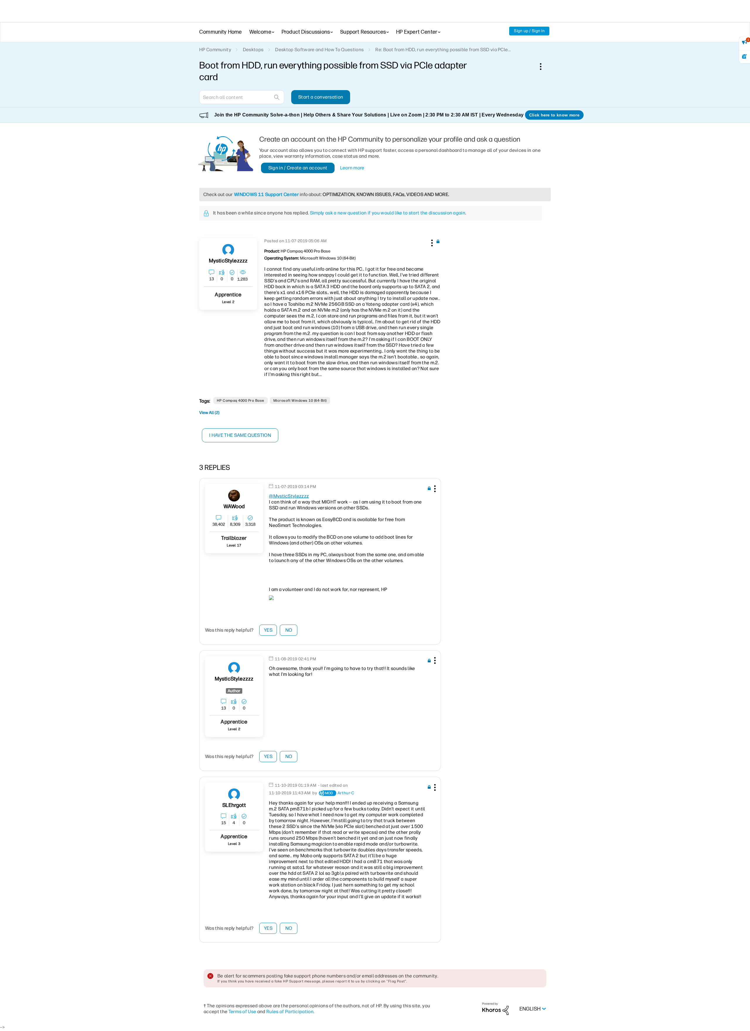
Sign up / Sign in (529, 30)
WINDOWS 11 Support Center (266, 194)
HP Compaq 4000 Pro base (240, 400)
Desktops (253, 49)
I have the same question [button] (240, 435)
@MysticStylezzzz (289, 496)
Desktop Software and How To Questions (319, 49)
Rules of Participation (289, 1011)
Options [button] (544, 66)
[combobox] (241, 97)
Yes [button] (268, 630)
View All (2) (209, 412)
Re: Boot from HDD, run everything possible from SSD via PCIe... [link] (443, 49)
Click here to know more (554, 115)
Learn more (352, 168)
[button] (431, 242)
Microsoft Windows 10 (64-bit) (300, 400)
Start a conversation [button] (320, 97)
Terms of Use (242, 1011)
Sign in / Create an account (298, 168)
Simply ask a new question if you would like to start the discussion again (387, 213)
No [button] (288, 630)
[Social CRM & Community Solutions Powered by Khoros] (495, 1008)
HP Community (215, 49)
